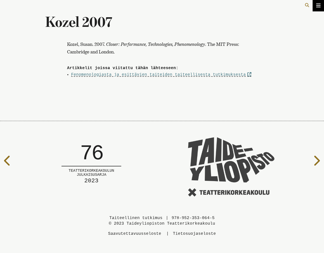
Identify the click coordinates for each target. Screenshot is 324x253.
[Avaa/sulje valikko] (318, 5)
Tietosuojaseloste (194, 233)
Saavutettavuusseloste (134, 233)
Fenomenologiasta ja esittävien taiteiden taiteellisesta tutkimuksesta (158, 74)
